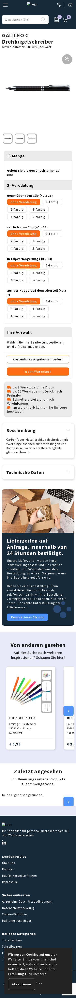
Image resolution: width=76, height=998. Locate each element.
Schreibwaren (12, 946)
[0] (54, 20)
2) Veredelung (20, 185)
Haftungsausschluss (17, 921)
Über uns (8, 863)
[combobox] (21, 19)
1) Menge (16, 155)
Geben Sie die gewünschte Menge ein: (33, 172)
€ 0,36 (15, 744)
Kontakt (8, 869)
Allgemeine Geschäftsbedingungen (27, 901)
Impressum (10, 882)
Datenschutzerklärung (18, 908)
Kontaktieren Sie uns (27, 617)
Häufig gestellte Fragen (19, 876)
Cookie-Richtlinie (14, 914)
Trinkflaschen (12, 940)
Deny (39, 982)
